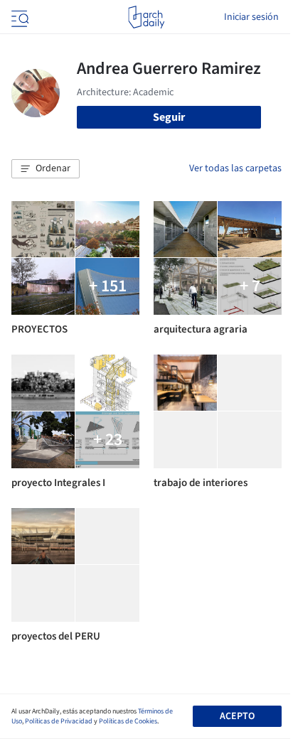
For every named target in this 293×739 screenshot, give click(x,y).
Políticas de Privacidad (58, 721)
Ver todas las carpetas (235, 168)
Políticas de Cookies (128, 721)
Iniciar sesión (251, 17)
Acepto (237, 716)
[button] (45, 169)
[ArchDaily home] (146, 17)
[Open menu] (18, 17)
